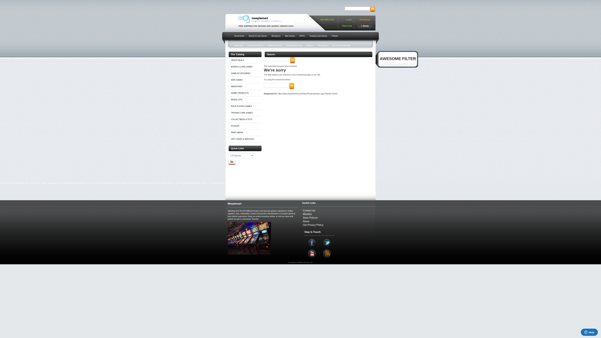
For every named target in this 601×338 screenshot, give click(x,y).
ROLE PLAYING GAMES (241, 106)
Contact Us (309, 210)
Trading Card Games (318, 36)
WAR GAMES (237, 80)
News (306, 221)
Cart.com (309, 262)
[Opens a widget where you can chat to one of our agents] (589, 332)
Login (349, 19)
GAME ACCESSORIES (240, 73)
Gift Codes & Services (341, 45)
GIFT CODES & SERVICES (242, 139)
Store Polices (310, 217)
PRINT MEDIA (237, 132)
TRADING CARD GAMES (242, 113)
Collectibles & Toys (294, 45)
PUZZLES (235, 126)
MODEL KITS (236, 100)
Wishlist (307, 214)
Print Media (323, 45)
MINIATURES (236, 86)
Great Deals (239, 36)
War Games (290, 36)
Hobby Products (275, 45)
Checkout (365, 19)
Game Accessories (255, 45)
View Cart (347, 26)
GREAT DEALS (237, 60)
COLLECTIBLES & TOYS (241, 119)
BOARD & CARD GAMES (242, 67)
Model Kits (238, 45)
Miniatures (276, 36)
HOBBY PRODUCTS (240, 93)
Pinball (335, 36)
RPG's (302, 36)
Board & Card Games (258, 36)
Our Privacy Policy (313, 225)
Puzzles (310, 45)
